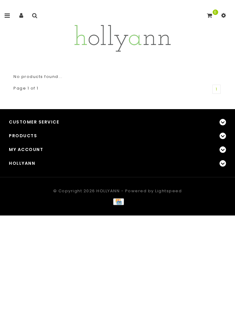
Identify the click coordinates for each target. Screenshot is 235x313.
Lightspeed (168, 191)
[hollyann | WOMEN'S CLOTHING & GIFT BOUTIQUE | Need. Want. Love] (122, 36)
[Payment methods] (117, 201)
